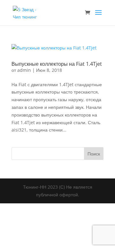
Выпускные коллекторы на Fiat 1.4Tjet (57, 63)
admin (24, 70)
